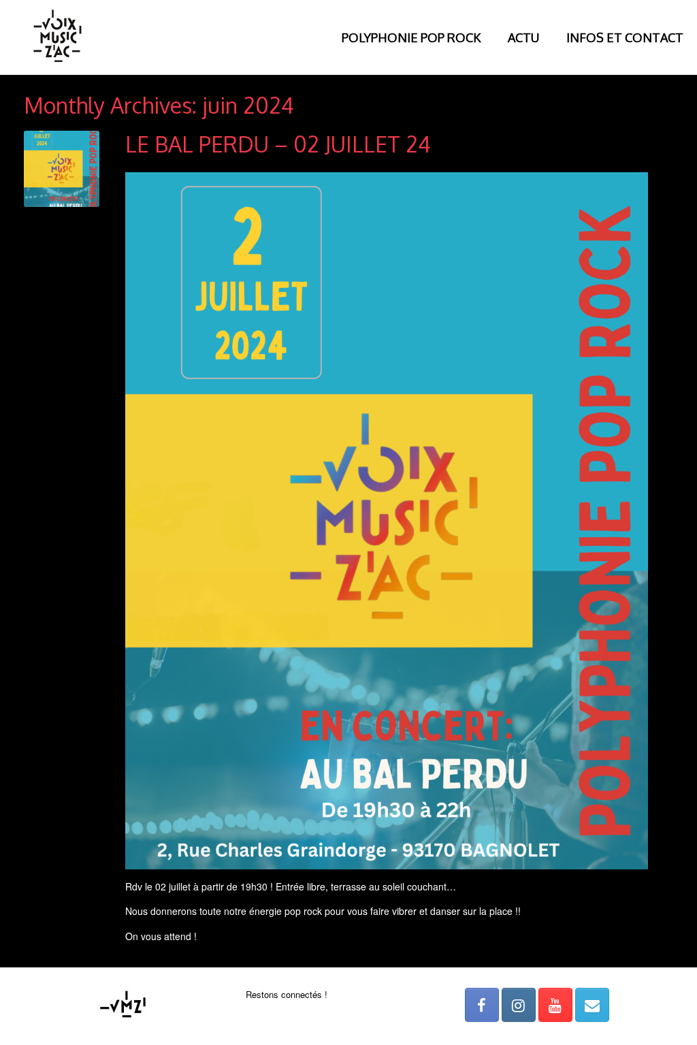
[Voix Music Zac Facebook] (482, 1005)
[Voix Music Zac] (58, 37)
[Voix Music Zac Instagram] (519, 1005)
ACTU (523, 37)
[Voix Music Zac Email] (592, 1005)
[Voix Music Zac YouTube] (555, 1005)
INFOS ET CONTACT (624, 37)
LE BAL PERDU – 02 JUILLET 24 (278, 144)
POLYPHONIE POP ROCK (411, 37)
